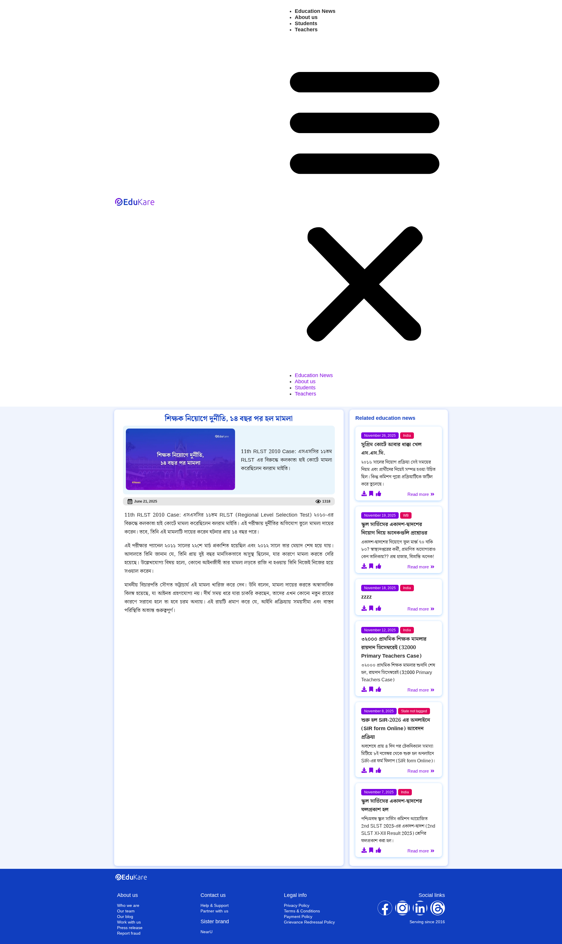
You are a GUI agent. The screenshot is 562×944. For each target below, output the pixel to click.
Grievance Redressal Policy (309, 922)
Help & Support (215, 905)
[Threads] (437, 908)
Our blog (125, 916)
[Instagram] (402, 908)
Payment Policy (298, 916)
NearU (207, 931)
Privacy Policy (296, 905)
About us (306, 17)
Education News (315, 11)
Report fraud (128, 933)
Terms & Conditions (302, 911)
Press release (130, 927)
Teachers (306, 29)
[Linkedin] (420, 908)
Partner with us (214, 911)
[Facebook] (385, 908)
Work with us (129, 922)
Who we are (128, 905)
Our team (126, 911)
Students (306, 23)
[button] (364, 202)
